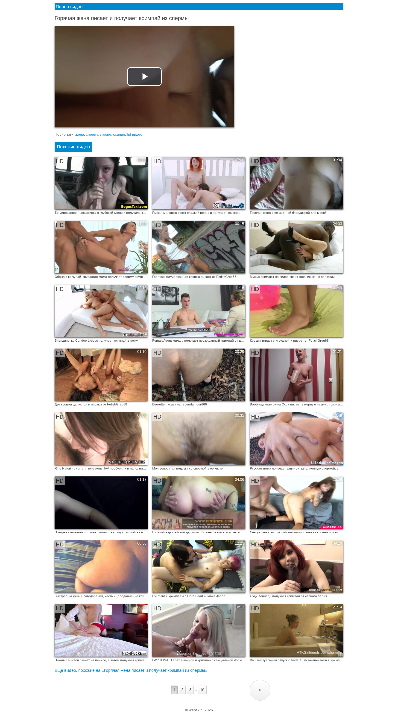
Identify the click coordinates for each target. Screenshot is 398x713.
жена (79, 134)
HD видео (134, 134)
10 (202, 690)
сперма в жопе (98, 134)
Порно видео (69, 6)
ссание (119, 134)
